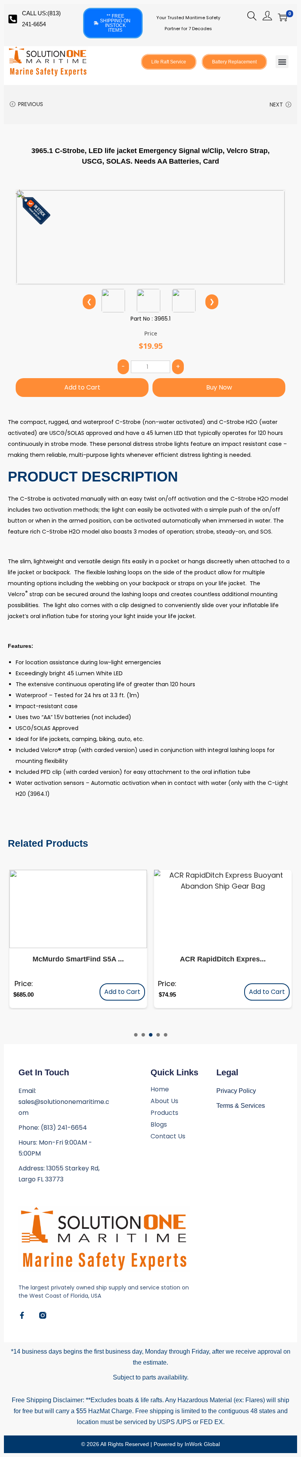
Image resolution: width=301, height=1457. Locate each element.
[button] (282, 61)
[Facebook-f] (21, 1315)
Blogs (158, 1125)
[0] (282, 17)
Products (164, 1113)
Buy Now (219, 387)
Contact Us (167, 1136)
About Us (164, 1101)
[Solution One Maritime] (42, 1315)
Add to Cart (82, 387)
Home (159, 1089)
